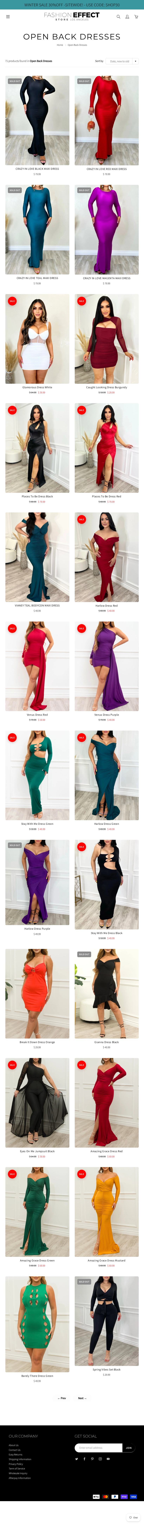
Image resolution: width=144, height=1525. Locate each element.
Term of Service (17, 1468)
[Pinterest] (92, 1459)
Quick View (37, 120)
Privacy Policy (16, 1464)
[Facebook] (84, 1459)
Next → (82, 1398)
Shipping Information (20, 1459)
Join (129, 1447)
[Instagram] (100, 1459)
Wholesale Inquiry (18, 1473)
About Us (13, 1445)
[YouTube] (108, 1459)
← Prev (61, 1398)
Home (60, 44)
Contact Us (14, 1450)
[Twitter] (76, 1459)
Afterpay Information (20, 1478)
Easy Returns (15, 1454)
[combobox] (122, 61)
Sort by (99, 61)
